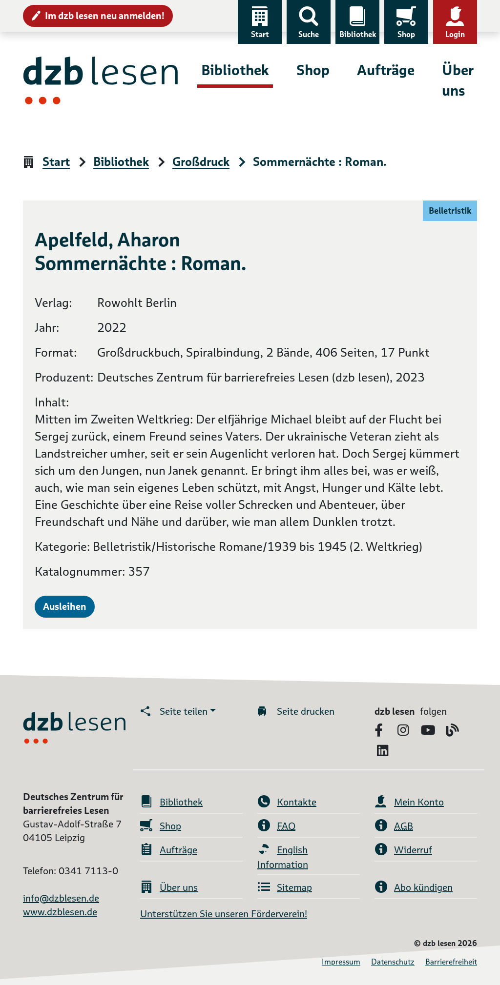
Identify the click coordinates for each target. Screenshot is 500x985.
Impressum (341, 962)
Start (260, 34)
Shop (406, 34)
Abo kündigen (423, 887)
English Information (282, 857)
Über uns (457, 80)
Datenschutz (393, 962)
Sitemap (294, 887)
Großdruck (200, 162)
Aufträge (386, 70)
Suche (308, 34)
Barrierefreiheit (451, 962)
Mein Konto (419, 802)
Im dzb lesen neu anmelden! (105, 15)
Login (455, 34)
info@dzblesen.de (61, 898)
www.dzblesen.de (60, 911)
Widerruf (413, 850)
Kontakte (296, 802)
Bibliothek (357, 34)
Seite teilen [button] (184, 711)
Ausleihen (64, 606)
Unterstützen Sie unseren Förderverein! (223, 913)
